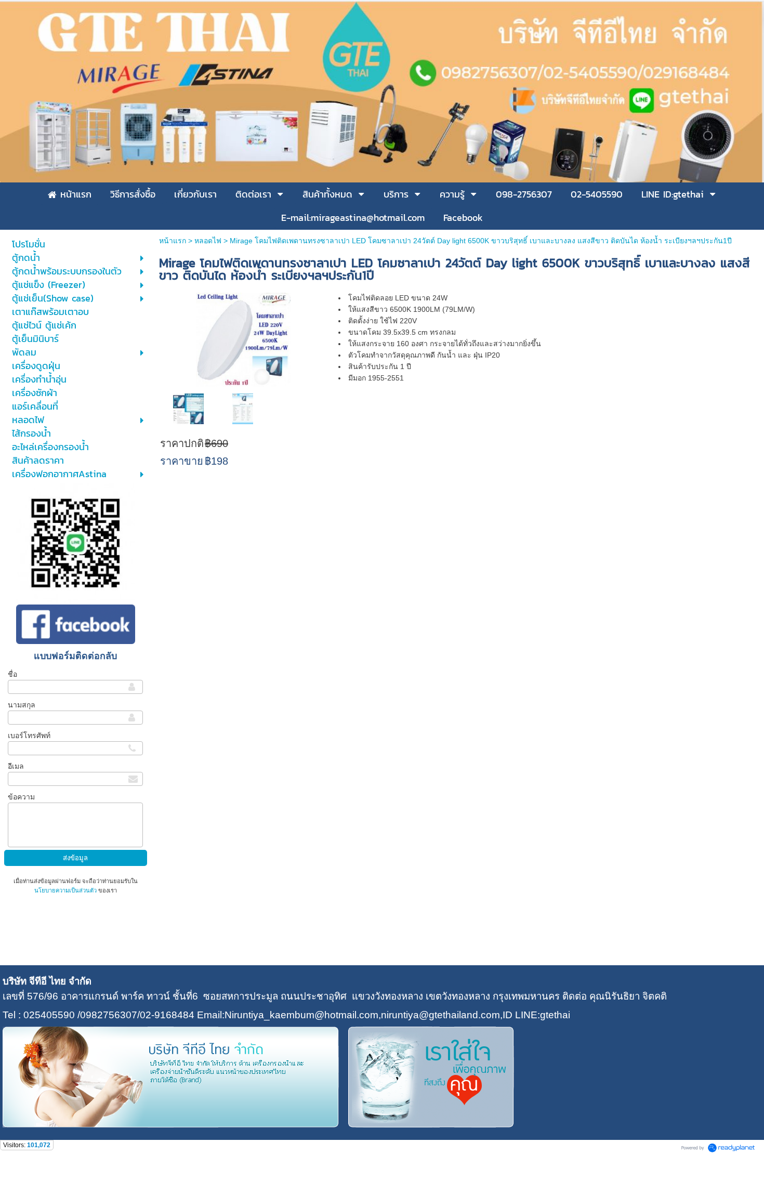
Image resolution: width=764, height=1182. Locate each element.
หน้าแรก (172, 241)
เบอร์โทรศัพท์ (29, 735)
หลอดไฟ (207, 241)
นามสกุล (21, 705)
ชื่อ (12, 674)
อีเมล (16, 766)
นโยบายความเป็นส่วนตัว (66, 890)
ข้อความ (21, 797)
